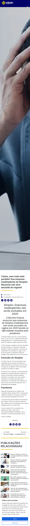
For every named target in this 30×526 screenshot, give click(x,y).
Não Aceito (15, 523)
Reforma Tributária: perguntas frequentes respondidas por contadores (18, 461)
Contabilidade (7, 297)
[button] (2, 300)
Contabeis (8, 416)
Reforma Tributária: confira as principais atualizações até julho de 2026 (19, 456)
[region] (15, 512)
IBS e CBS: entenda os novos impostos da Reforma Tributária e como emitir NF (19, 478)
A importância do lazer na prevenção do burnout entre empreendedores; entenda (18, 495)
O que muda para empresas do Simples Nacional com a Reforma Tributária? (19, 484)
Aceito (15, 518)
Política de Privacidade (11, 508)
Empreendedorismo (17, 297)
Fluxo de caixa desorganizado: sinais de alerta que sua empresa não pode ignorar (19, 490)
